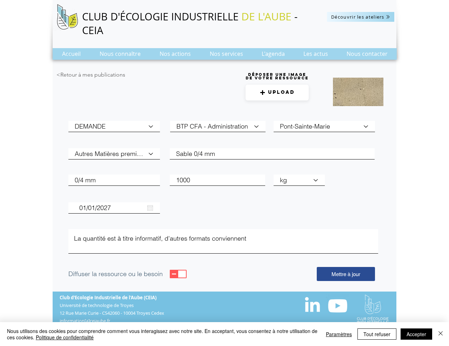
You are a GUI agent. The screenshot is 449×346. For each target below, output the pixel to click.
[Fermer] (440, 334)
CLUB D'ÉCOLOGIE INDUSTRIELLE (161, 16)
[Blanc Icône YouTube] (337, 306)
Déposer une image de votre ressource (277, 76)
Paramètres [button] (339, 334)
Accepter (416, 334)
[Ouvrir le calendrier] (150, 208)
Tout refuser (376, 334)
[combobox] (324, 126)
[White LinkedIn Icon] (312, 304)
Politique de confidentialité (65, 337)
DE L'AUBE (266, 16)
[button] (120, 56)
